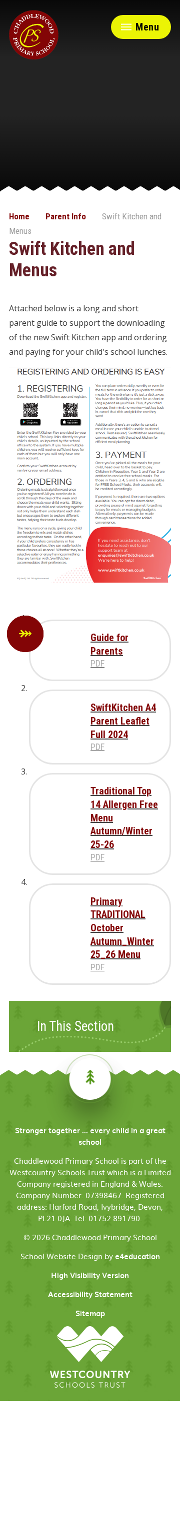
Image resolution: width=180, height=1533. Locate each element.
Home (19, 216)
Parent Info (66, 216)
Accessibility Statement (90, 1294)
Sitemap (90, 1313)
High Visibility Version (90, 1275)
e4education (137, 1256)
